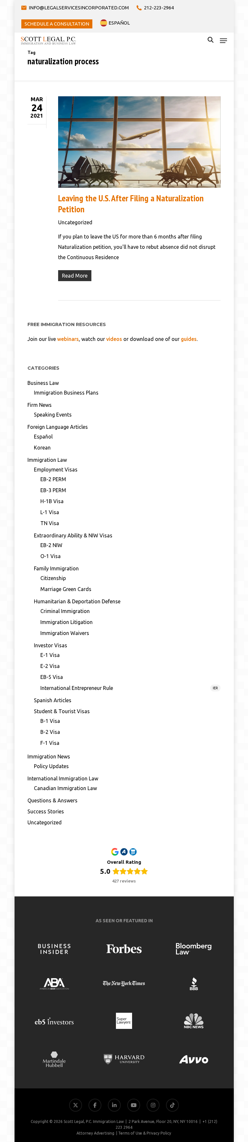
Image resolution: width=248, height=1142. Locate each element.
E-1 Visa (50, 655)
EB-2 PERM (53, 479)
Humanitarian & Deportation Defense (77, 601)
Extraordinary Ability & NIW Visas (73, 535)
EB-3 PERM (53, 490)
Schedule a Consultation (213, 1102)
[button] (223, 40)
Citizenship (53, 578)
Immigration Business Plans (66, 393)
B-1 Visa (50, 721)
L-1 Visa (49, 512)
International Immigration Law (62, 778)
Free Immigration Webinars (209, 1071)
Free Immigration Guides (212, 1087)
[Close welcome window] (241, 1018)
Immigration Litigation (66, 622)
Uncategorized (75, 222)
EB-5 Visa (51, 677)
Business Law (43, 383)
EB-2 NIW (51, 545)
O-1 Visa (50, 556)
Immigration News (48, 756)
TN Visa (49, 523)
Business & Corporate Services (206, 1056)
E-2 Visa (50, 666)
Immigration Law (47, 460)
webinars (68, 339)
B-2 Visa (50, 732)
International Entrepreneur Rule (129, 688)
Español (43, 436)
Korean (42, 447)
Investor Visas (50, 645)
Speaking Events (53, 415)
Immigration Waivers (64, 633)
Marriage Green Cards (65, 589)
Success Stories (45, 811)
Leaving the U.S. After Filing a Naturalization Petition (131, 203)
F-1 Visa (49, 743)
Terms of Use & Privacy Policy (144, 1133)
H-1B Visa (52, 501)
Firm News (39, 405)
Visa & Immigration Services (209, 1040)
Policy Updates (51, 766)
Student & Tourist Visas (62, 711)
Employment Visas (56, 469)
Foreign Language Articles (57, 427)
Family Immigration (56, 568)
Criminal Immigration (65, 611)
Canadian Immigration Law (65, 788)
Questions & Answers (52, 800)
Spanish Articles (52, 700)
